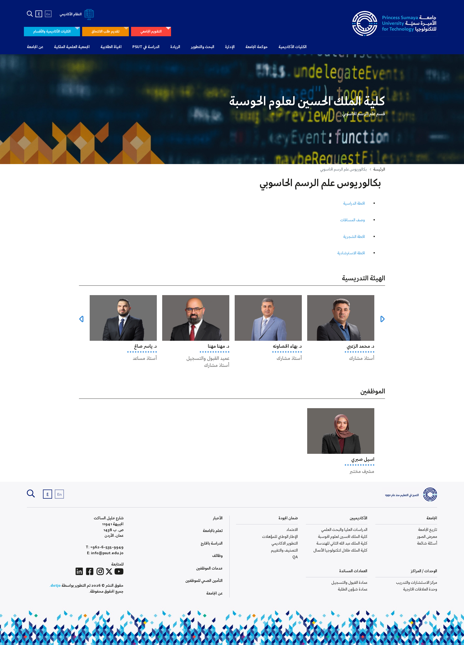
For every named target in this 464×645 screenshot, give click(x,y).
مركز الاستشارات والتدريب (416, 583)
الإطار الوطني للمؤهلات (280, 537)
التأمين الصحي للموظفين (204, 581)
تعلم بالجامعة (213, 531)
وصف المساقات (352, 220)
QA (295, 557)
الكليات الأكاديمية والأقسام (52, 31)
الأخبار (218, 518)
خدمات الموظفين (209, 568)
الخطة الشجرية (354, 237)
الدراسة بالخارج (212, 543)
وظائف (217, 556)
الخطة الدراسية (354, 203)
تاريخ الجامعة (427, 530)
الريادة (175, 47)
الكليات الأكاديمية (292, 47)
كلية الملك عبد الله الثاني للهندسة (341, 543)
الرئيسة (379, 169)
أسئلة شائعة (427, 543)
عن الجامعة (35, 47)
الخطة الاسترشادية (351, 253)
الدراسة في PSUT (146, 47)
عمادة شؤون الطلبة (352, 589)
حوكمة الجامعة (256, 47)
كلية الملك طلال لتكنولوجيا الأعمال (340, 550)
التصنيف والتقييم (284, 550)
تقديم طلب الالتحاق (105, 31)
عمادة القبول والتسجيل (349, 583)
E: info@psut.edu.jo (105, 553)
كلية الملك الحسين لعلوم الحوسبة (342, 537)
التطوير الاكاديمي (284, 543)
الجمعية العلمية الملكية (72, 47)
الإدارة (230, 47)
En (48, 14)
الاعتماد (292, 530)
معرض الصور (427, 537)
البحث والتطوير (202, 47)
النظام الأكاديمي (71, 14)
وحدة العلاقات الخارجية (420, 589)
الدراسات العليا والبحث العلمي (344, 530)
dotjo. (55, 586)
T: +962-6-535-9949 (105, 547)
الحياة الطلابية (111, 47)
